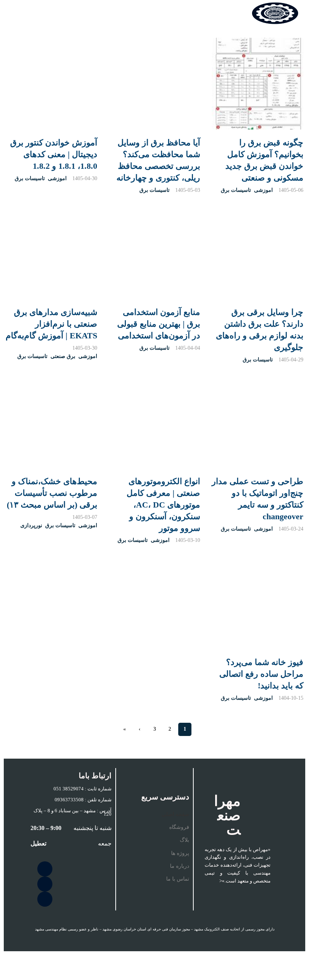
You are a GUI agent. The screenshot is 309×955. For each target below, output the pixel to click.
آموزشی (263, 190)
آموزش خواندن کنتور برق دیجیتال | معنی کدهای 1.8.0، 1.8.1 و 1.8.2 (53, 154)
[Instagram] (44, 868)
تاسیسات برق (236, 190)
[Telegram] (44, 884)
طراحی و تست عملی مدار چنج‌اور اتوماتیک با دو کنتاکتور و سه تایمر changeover (257, 499)
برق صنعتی (62, 356)
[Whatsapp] (44, 899)
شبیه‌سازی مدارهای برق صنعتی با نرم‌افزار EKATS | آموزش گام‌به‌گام (51, 323)
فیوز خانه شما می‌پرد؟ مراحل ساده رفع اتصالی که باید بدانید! (261, 674)
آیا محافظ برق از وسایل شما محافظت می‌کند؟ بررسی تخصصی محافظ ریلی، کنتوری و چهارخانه (158, 160)
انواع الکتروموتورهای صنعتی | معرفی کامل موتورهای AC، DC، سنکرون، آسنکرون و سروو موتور (163, 504)
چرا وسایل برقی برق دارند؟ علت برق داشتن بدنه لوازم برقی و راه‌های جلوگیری (259, 329)
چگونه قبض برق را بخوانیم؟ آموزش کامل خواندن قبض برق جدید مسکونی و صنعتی (264, 160)
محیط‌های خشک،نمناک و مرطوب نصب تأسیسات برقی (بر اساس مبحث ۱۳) (52, 493)
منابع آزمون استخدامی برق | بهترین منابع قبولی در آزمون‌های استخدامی (159, 323)
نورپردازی (31, 525)
